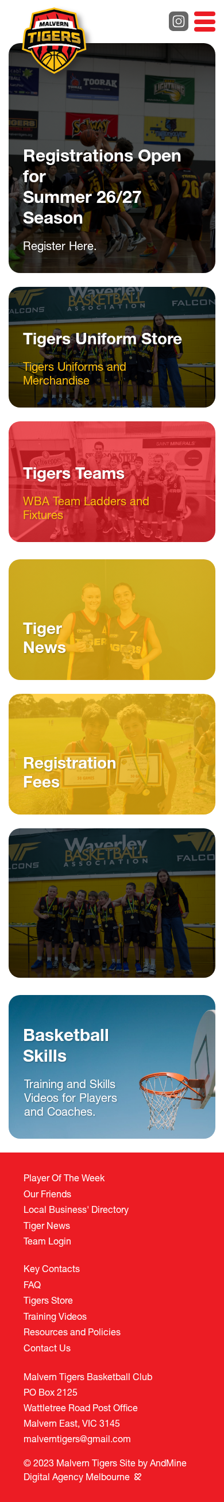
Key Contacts (52, 1268)
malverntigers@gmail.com (77, 1438)
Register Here (58, 245)
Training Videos (55, 1316)
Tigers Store (48, 1299)
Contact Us (47, 1347)
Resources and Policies (72, 1331)
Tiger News (47, 1225)
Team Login (47, 1240)
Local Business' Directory (76, 1209)
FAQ (32, 1284)
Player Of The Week (64, 1177)
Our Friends (47, 1193)
